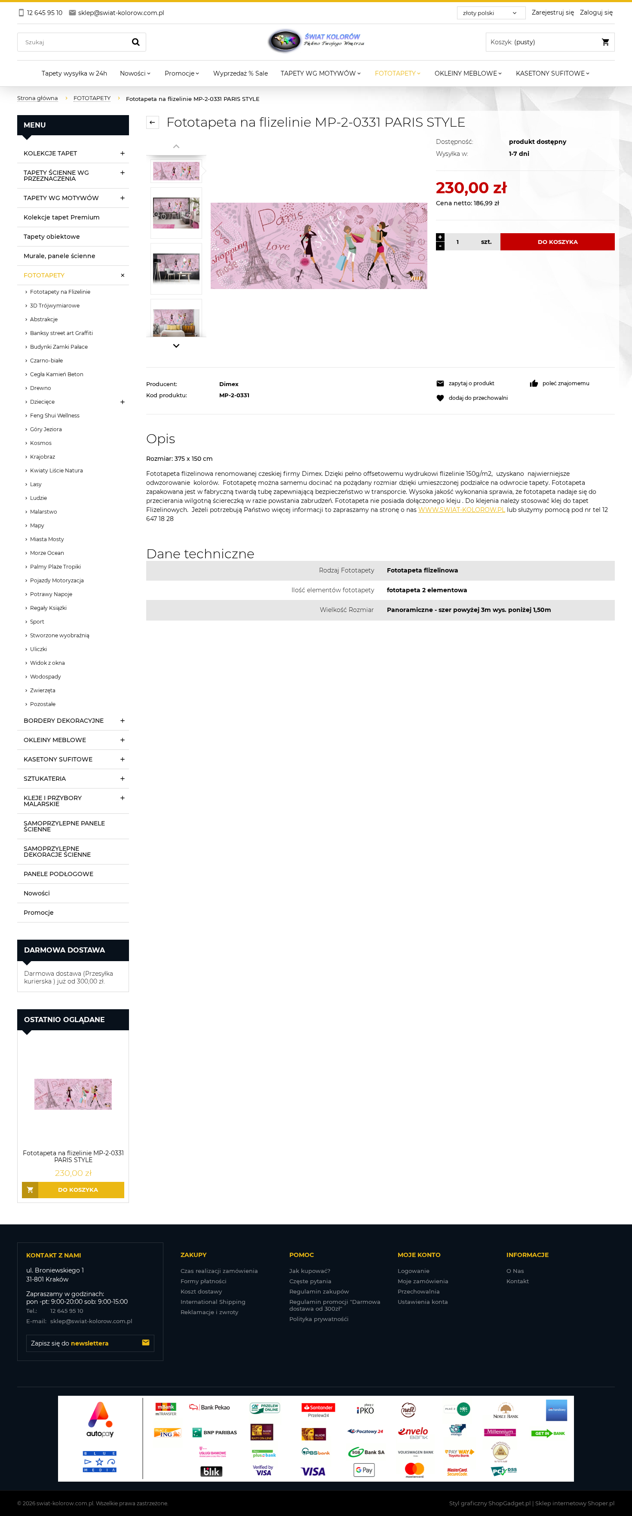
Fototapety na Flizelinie (60, 292)
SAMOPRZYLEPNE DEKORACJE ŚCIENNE (57, 851)
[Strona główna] (316, 42)
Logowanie (414, 1270)
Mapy (37, 525)
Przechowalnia (419, 1291)
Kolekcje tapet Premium (62, 217)
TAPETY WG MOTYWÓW (61, 198)
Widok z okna (47, 663)
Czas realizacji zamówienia (219, 1270)
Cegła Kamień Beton (56, 374)
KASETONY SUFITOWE (58, 759)
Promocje (39, 912)
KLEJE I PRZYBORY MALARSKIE (53, 801)
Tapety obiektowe (52, 236)
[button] (478, 383)
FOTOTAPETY (44, 275)
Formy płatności (204, 1281)
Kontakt (517, 1281)
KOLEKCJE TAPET (50, 153)
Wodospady (45, 676)
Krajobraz (42, 457)
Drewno (40, 388)
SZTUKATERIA (45, 778)
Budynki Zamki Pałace (59, 347)
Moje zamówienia (423, 1281)
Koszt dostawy (201, 1291)
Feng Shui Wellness (55, 415)
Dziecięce (42, 402)
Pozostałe (42, 704)
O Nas (515, 1270)
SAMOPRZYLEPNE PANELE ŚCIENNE (64, 826)
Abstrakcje (44, 319)
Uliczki (38, 649)
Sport (37, 621)
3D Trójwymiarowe (55, 305)
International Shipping (213, 1301)
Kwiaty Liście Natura (56, 470)
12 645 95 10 (54, 1310)
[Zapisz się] (146, 1343)
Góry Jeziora (46, 429)
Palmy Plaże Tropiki (55, 566)
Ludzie (38, 498)
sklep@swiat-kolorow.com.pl (79, 1321)
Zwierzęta (42, 690)
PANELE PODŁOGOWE (58, 874)
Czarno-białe (46, 360)
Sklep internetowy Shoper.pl (575, 1503)
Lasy (36, 484)
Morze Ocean (47, 553)
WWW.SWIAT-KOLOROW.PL (461, 510)
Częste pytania (310, 1281)
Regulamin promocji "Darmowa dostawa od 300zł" (334, 1305)
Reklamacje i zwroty (209, 1312)
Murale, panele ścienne (59, 256)
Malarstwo (43, 511)
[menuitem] (74, 73)
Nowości (37, 893)
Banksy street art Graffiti (61, 333)
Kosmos (41, 443)
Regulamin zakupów (319, 1291)
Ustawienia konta (423, 1301)
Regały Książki (48, 608)
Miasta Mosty (47, 539)
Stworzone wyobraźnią (59, 635)
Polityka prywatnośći (319, 1318)
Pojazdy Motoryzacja (57, 580)
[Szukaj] (136, 42)
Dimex (229, 384)
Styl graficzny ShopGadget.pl (490, 1503)
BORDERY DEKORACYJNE (64, 721)
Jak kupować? (309, 1270)
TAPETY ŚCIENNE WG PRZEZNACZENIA (56, 176)
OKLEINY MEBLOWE (55, 740)
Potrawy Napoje (51, 594)
